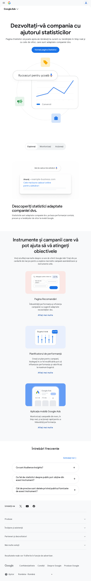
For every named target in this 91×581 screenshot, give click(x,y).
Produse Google (71, 566)
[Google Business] (9, 3)
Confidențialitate (27, 566)
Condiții (41, 566)
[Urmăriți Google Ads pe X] (20, 506)
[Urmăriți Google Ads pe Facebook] (34, 506)
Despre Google (54, 566)
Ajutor (11, 574)
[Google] (9, 566)
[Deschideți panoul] (4, 3)
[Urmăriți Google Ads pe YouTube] (27, 506)
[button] (45, 467)
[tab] (31, 146)
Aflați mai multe (45, 315)
